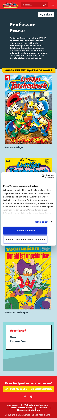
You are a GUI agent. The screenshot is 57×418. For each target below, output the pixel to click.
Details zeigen (41, 222)
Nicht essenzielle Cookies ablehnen (25, 239)
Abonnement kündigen (28, 410)
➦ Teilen (46, 14)
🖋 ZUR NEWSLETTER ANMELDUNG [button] (28, 388)
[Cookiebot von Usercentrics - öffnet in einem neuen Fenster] (42, 176)
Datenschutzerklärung (20, 407)
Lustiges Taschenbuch (10, 5)
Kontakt (42, 407)
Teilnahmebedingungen (36, 405)
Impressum (12, 405)
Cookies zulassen (25, 230)
